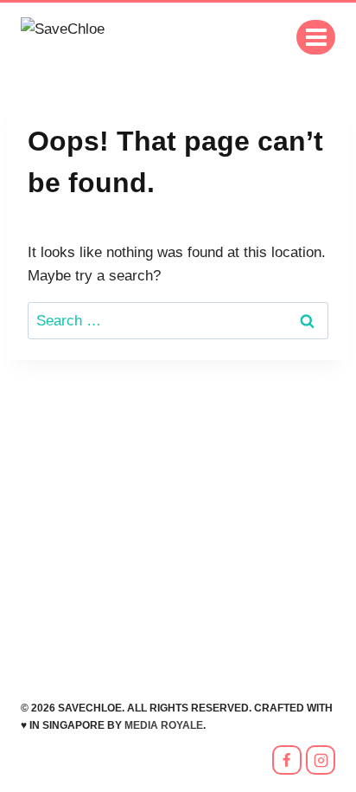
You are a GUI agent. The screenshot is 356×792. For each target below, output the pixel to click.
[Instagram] (320, 760)
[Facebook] (287, 760)
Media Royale (163, 725)
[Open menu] (315, 37)
